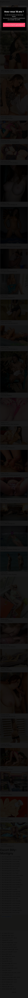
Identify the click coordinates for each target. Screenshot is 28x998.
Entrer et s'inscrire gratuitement (14, 25)
